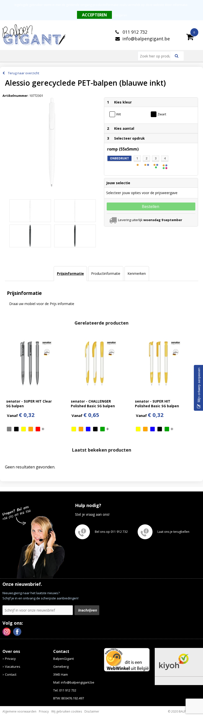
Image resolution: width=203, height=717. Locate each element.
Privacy (10, 658)
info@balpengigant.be (146, 39)
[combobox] (156, 56)
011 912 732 (134, 32)
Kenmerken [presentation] (136, 273)
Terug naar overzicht (23, 73)
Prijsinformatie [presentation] (70, 273)
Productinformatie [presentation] (105, 273)
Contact (10, 674)
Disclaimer (91, 711)
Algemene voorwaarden (19, 711)
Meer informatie (176, 5)
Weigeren (120, 15)
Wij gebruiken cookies (66, 711)
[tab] (70, 273)
